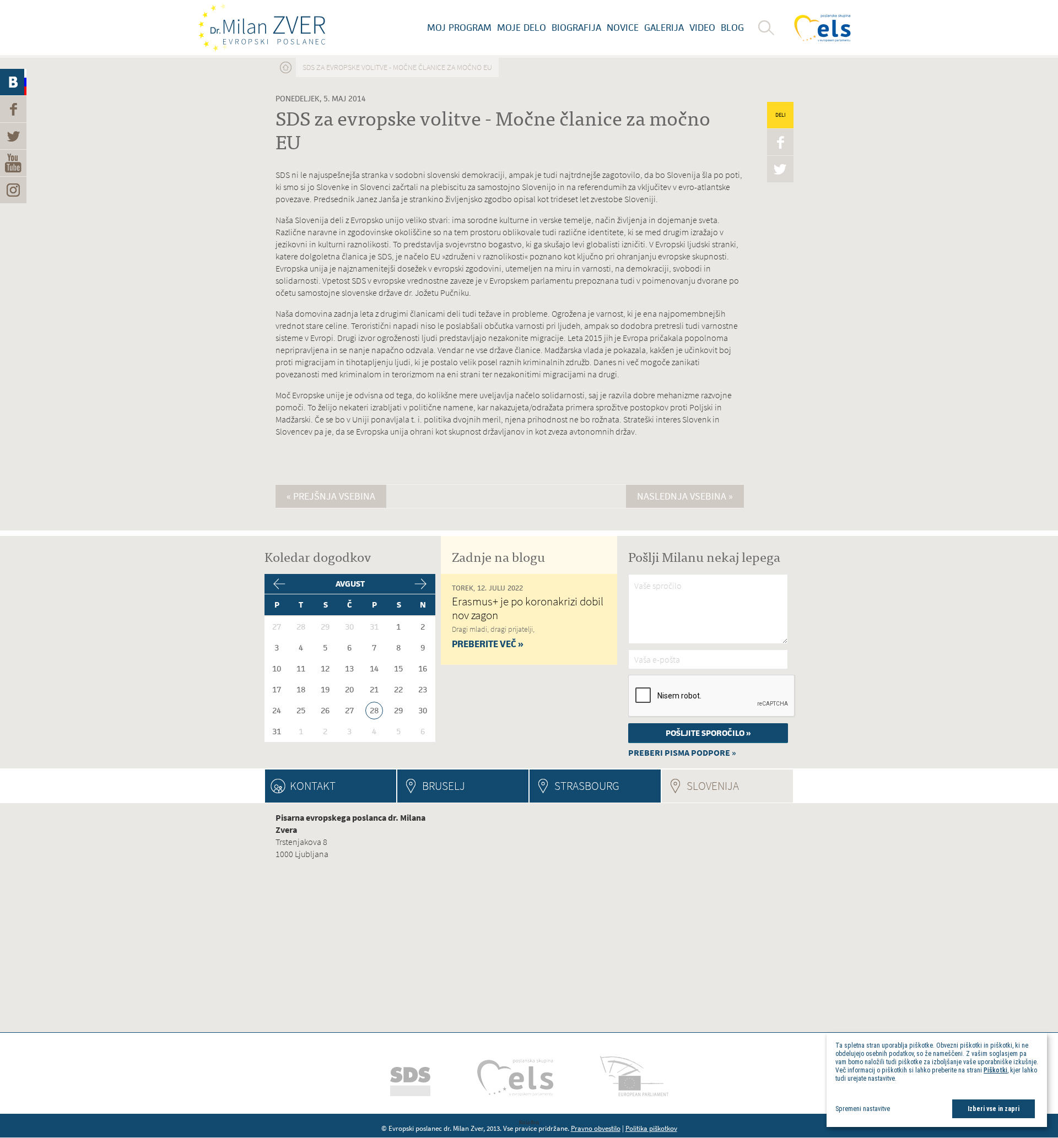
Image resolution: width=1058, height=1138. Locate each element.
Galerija (664, 27)
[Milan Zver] (261, 27)
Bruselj (443, 786)
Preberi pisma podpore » (682, 752)
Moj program (459, 27)
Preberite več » (487, 644)
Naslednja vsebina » (685, 496)
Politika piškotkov (651, 1128)
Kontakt (313, 786)
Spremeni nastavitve (862, 1109)
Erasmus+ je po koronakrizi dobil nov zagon (527, 608)
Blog (732, 27)
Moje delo (521, 27)
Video (702, 27)
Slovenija (740, 786)
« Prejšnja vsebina (331, 496)
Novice (623, 27)
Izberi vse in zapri (993, 1109)
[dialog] (937, 1080)
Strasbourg (586, 786)
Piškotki (995, 1070)
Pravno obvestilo (595, 1128)
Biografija (576, 27)
